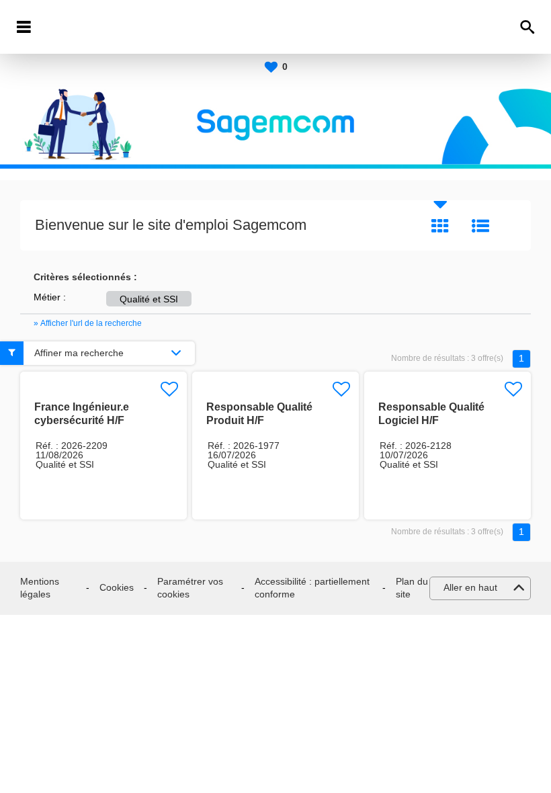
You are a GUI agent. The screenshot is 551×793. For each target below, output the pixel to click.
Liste (480, 226)
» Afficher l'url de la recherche (88, 323)
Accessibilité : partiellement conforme (312, 588)
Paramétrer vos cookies (190, 588)
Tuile (440, 226)
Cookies (116, 587)
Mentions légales (39, 588)
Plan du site (412, 588)
